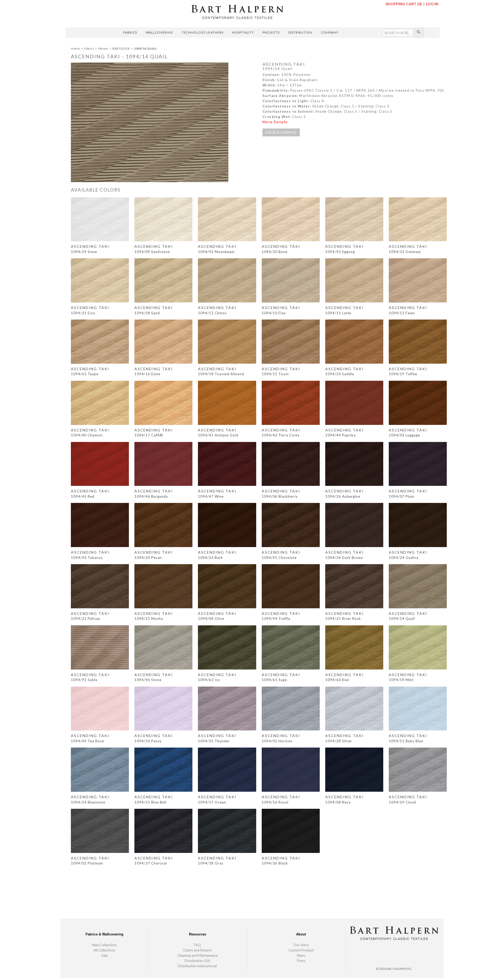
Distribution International (197, 966)
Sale (104, 955)
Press (301, 961)
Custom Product (301, 950)
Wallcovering (159, 32)
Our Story (301, 945)
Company (329, 32)
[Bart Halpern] (237, 11)
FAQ (197, 945)
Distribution (300, 32)
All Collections (104, 950)
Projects (271, 32)
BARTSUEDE (121, 48)
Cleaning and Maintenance (197, 955)
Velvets (103, 48)
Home (75, 48)
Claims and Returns (197, 950)
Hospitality (243, 32)
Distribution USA (197, 961)
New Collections (104, 945)
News (301, 955)
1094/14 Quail (145, 48)
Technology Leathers (202, 32)
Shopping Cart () (404, 4)
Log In (432, 4)
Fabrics (130, 32)
